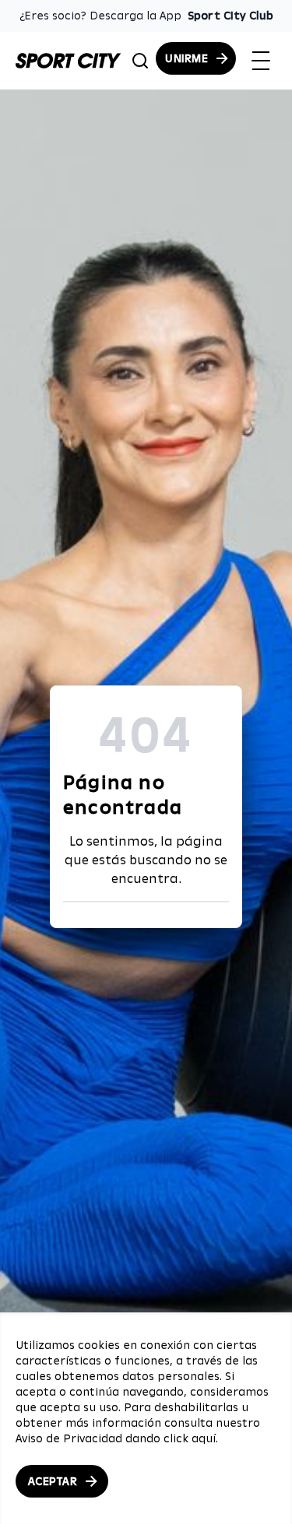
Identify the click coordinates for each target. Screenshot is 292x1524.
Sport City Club (230, 15)
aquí (204, 1438)
